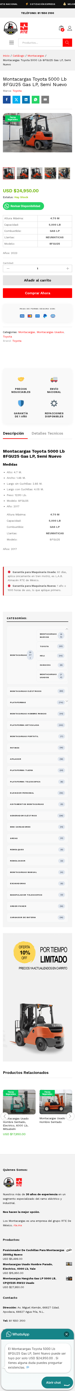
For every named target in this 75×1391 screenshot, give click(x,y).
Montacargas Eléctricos (25, 691)
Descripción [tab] (13, 433)
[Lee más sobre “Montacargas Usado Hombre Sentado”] (51, 1112)
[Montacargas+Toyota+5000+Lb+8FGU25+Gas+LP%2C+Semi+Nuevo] (16, 100)
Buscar (67, 43)
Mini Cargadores (20, 827)
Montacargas (26, 332)
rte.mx (18, 1225)
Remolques (17, 849)
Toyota (17, 90)
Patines (14, 748)
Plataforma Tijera (21, 770)
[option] (9, 173)
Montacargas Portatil (24, 736)
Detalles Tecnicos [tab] (47, 433)
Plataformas (18, 702)
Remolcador (17, 861)
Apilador (15, 759)
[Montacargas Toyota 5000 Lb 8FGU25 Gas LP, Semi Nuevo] (7, 100)
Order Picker (18, 906)
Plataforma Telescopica (25, 782)
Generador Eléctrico (23, 816)
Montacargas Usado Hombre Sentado (52, 1120)
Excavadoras (18, 883)
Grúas (14, 838)
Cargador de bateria (23, 917)
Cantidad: (8, 263)
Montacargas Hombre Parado (28, 714)
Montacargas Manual (23, 872)
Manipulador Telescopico (26, 895)
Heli (42, 656)
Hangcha (45, 665)
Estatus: (8, 197)
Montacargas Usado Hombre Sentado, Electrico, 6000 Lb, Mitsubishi (16, 1124)
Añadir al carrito (37, 280)
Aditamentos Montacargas (27, 804)
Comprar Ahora (37, 293)
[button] (15, 1112)
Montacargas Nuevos (48, 635)
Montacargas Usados (50, 332)
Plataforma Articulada (24, 725)
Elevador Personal (22, 793)
